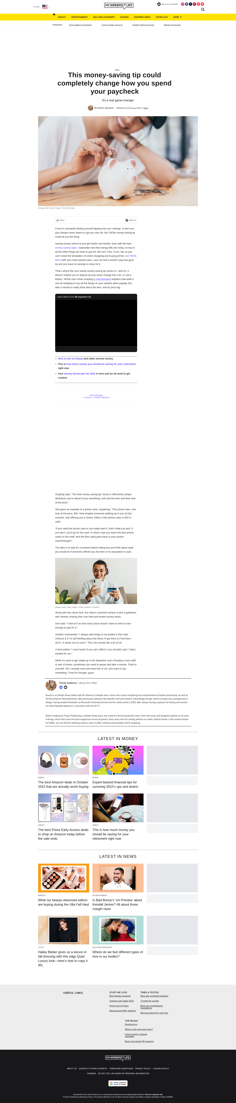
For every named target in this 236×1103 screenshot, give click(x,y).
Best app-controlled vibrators (154, 996)
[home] (54, 17)
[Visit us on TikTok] (198, 4)
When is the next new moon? (139, 1029)
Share (62, 220)
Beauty (62, 17)
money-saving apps (65, 247)
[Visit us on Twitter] (190, 4)
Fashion (124, 17)
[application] (96, 323)
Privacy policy (143, 1068)
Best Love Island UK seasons (139, 1041)
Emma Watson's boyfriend (80, 25)
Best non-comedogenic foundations (152, 1007)
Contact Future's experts (93, 1068)
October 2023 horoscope (143, 25)
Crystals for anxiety (150, 1001)
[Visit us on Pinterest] (194, 4)
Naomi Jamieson (106, 108)
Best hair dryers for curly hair (154, 1013)
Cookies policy (161, 1068)
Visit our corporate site (154, 1094)
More (176, 17)
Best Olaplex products (120, 996)
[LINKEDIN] (61, 687)
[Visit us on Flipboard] (202, 4)
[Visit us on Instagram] (182, 4)
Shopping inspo (142, 17)
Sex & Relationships (104, 17)
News (117, 70)
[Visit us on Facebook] (186, 4)
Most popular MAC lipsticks (122, 1011)
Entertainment (79, 17)
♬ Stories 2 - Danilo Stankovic (96, 397)
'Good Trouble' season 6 (112, 25)
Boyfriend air (131, 1024)
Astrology (162, 17)
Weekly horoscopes (172, 25)
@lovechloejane (96, 395)
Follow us (132, 220)
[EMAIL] (66, 687)
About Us (72, 1068)
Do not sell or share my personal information (123, 1073)
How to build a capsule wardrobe (136, 1035)
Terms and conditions (121, 1068)
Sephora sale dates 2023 (121, 1001)
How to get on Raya (119, 1006)
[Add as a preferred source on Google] (118, 1083)
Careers (91, 1073)
